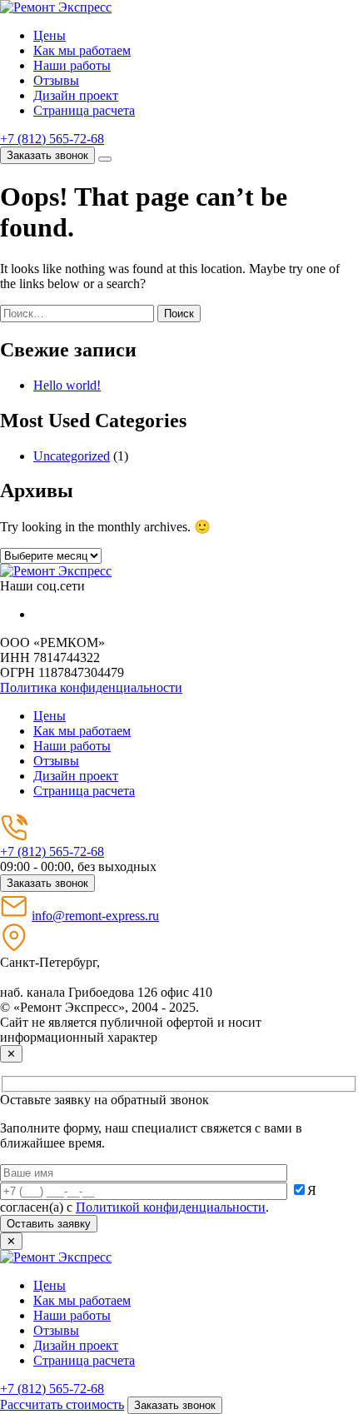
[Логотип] (56, 571)
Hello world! (67, 385)
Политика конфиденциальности (91, 687)
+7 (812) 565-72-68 (52, 139)
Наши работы (72, 65)
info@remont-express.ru (95, 916)
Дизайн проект (75, 95)
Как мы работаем (82, 50)
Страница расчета (84, 110)
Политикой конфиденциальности (171, 1207)
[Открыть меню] (105, 159)
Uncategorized (71, 456)
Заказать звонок (47, 155)
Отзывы (56, 80)
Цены (49, 35)
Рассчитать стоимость (62, 1404)
